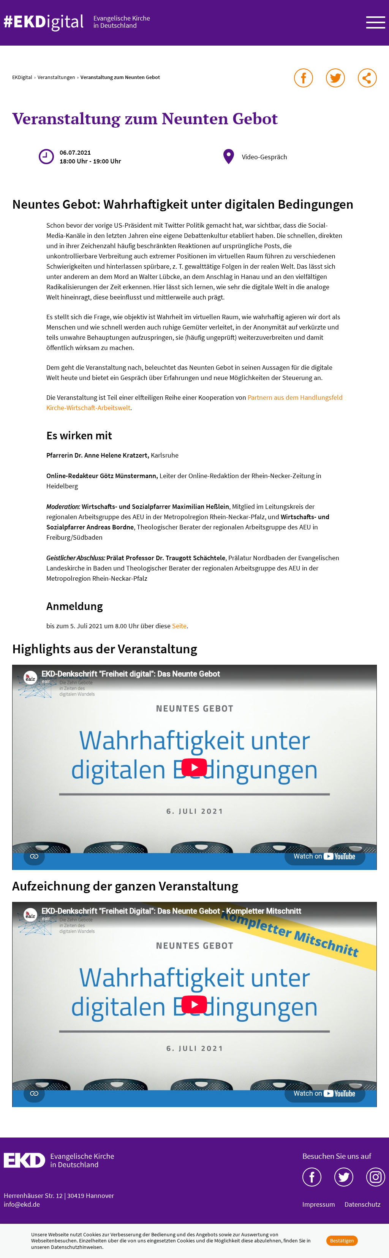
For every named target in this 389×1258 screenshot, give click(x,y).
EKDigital (22, 77)
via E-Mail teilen (367, 77)
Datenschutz (363, 1204)
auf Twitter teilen (335, 77)
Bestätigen (342, 1240)
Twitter (343, 1177)
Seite (179, 625)
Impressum (318, 1204)
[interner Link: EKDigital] (44, 23)
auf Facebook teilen (303, 77)
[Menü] (375, 22)
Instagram (375, 1177)
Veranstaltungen (56, 77)
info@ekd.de (22, 1204)
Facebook (311, 1177)
